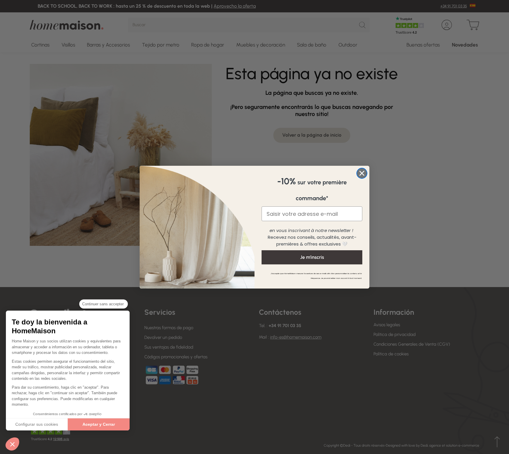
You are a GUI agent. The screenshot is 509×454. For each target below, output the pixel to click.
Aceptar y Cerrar (98, 424)
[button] (12, 444)
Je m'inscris (312, 257)
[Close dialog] (362, 173)
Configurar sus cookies (36, 424)
